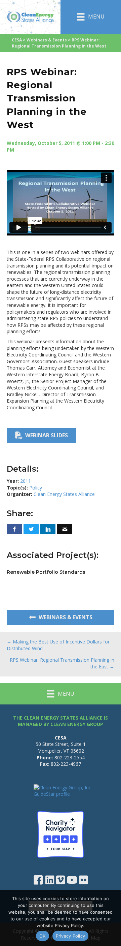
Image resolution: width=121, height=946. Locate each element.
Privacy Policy (70, 936)
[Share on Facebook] (14, 529)
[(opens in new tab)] (60, 834)
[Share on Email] (64, 529)
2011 (25, 481)
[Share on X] (31, 529)
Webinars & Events (47, 40)
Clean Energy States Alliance (64, 494)
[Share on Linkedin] (47, 529)
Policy (35, 487)
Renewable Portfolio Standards (46, 572)
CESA (17, 40)
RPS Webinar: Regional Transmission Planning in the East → (62, 663)
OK (42, 936)
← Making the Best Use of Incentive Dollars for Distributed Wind (58, 645)
